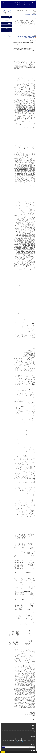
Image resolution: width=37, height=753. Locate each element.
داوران (30, 4)
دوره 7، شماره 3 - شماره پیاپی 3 (4, 11)
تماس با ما (17, 4)
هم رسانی (9, 26)
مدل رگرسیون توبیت (20, 36)
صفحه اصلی (33, 2)
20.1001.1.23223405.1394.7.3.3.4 (30, 37)
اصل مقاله (33, 73)
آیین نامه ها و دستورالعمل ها (23, 4)
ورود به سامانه (9, 7)
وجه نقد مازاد (25, 36)
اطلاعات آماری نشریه (5, 2)
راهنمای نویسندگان (19, 2)
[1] (28, 110)
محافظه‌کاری (29, 36)
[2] (30, 713)
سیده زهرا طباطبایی (27, 14)
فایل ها (9, 16)
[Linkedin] (34, 750)
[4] (30, 307)
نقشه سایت (33, 734)
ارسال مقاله (33, 4)
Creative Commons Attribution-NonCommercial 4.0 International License (23, 740)
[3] (14, 112)
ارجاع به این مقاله (8, 28)
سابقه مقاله (9, 23)
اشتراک (3, 747)
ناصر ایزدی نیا (34, 14)
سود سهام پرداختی (33, 36)
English (3, 7)
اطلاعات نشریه (25, 2)
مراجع (34, 719)
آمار (9, 31)
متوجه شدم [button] (3, 751)
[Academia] (31, 750)
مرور (30, 2)
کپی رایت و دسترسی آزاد (13, 2)
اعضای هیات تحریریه (32, 729)
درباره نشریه (33, 728)
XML (10, 18)
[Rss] (29, 750)
